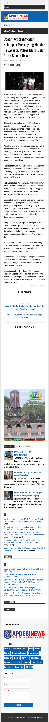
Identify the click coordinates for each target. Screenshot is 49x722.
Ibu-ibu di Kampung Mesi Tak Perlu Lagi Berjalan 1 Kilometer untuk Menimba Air (24, 520)
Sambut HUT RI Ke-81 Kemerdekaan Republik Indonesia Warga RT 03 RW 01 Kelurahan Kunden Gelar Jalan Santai (23, 582)
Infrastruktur (33, 653)
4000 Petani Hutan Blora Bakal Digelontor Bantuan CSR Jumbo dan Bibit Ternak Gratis (22, 589)
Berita (25, 648)
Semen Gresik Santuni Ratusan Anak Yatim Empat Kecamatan (24, 316)
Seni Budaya (8, 667)
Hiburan (7, 653)
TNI (22, 667)
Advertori (7, 648)
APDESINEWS (21, 717)
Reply (7, 60)
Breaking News (14, 30)
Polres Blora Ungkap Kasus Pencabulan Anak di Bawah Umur (28, 474)
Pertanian (26, 662)
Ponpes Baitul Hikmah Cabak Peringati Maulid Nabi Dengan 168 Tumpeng (28, 494)
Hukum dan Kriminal (19, 653)
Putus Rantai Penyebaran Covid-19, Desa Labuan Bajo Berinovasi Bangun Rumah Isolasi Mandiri (24, 534)
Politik (34, 662)
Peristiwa (17, 662)
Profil (40, 662)
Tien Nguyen (38, 717)
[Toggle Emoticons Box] (5, 332)
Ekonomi (38, 648)
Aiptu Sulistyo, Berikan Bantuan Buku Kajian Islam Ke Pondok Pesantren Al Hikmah (24, 307)
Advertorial (17, 648)
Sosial (17, 667)
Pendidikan (8, 662)
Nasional (17, 657)
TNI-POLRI (15, 60)
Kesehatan (8, 657)
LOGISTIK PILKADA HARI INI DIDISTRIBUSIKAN (24, 454)
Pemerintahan (35, 657)
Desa (31, 648)
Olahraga (25, 657)
